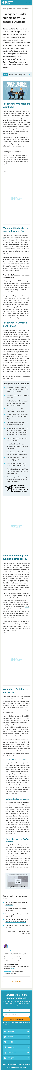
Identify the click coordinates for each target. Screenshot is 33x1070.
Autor (14, 957)
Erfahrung (16, 609)
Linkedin (12, 968)
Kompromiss (24, 141)
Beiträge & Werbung (24, 1064)
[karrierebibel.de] (7, 2)
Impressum (6, 1064)
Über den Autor (8, 951)
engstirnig (25, 710)
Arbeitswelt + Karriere (11, 8)
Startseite (4, 8)
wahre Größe (6, 341)
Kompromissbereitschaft (20, 791)
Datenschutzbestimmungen (17, 1022)
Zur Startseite (16, 981)
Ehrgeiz (14, 774)
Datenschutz (14, 1064)
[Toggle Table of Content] (16, 74)
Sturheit (22, 137)
